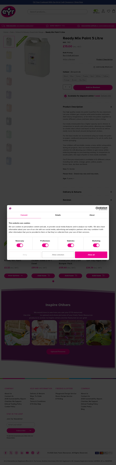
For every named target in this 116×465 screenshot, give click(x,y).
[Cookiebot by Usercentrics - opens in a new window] (97, 208)
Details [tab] (58, 215)
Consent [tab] (24, 215)
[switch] (45, 245)
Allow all (91, 255)
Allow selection (58, 255)
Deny (25, 255)
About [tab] (91, 215)
